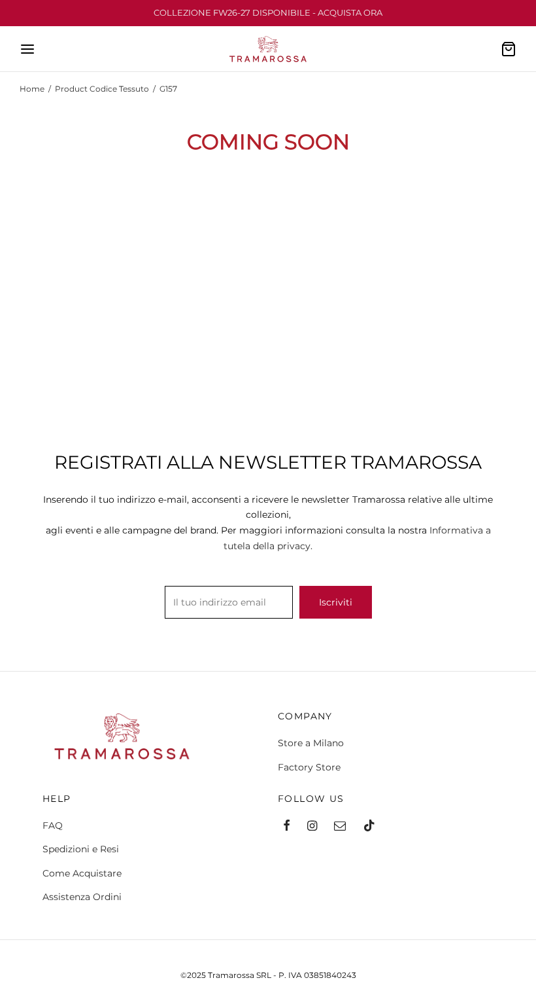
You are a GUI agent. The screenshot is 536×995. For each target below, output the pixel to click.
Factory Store (309, 767)
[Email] (340, 826)
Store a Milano (311, 743)
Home (32, 89)
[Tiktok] (369, 826)
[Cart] (508, 49)
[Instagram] (312, 826)
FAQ (52, 825)
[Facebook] (286, 826)
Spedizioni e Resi (80, 849)
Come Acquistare (82, 873)
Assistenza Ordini (82, 897)
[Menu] (27, 49)
